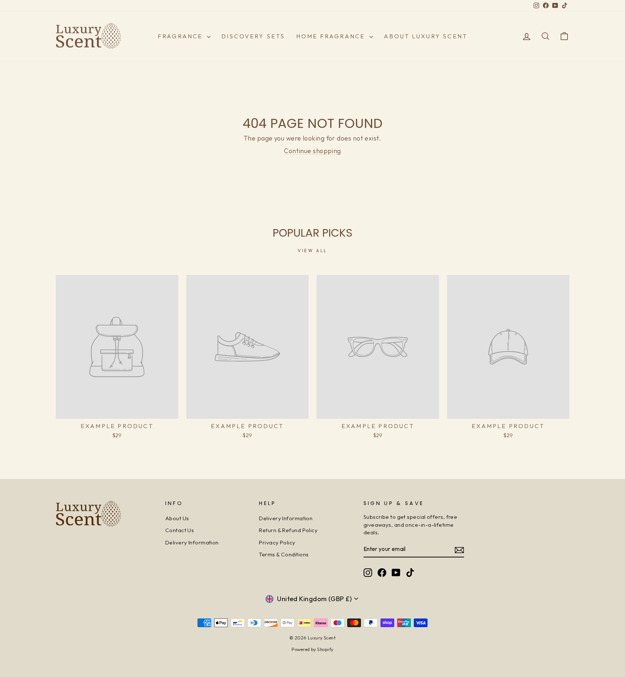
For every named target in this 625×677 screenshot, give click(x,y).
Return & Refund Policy (288, 530)
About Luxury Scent (426, 36)
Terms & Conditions (284, 554)
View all (312, 250)
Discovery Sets (253, 36)
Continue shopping (312, 151)
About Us (177, 518)
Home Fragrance (331, 36)
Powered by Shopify (312, 649)
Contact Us (179, 530)
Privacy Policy (277, 542)
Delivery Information (192, 542)
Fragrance (181, 36)
